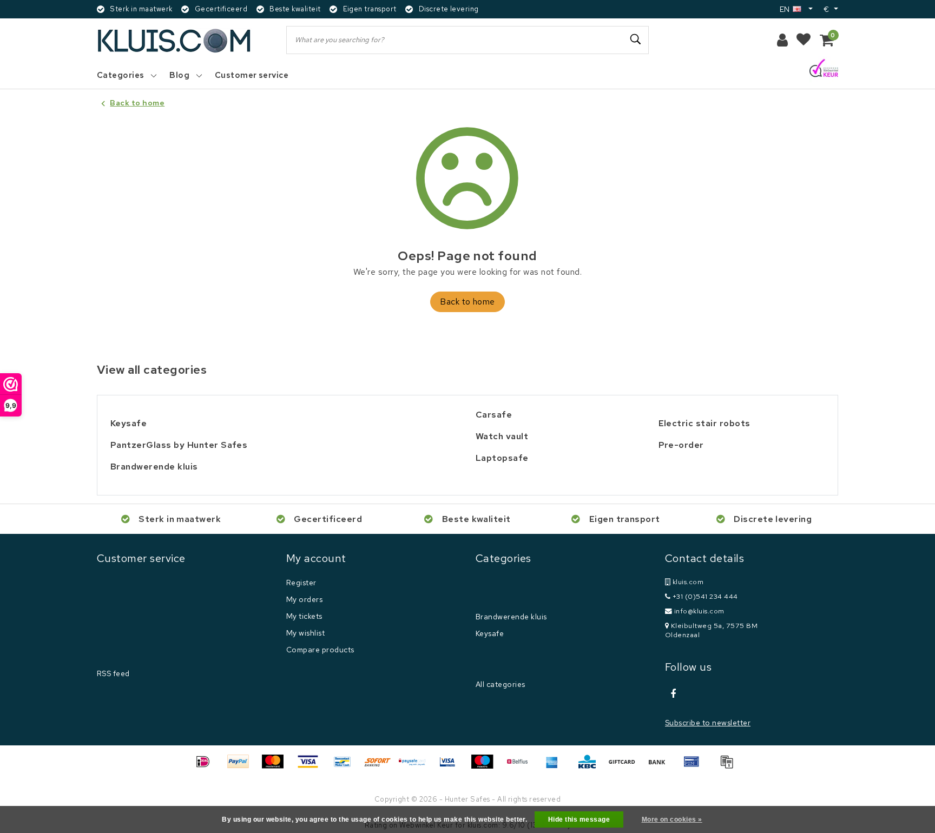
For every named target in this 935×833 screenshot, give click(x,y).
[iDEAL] (206, 766)
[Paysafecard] (416, 766)
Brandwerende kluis (511, 617)
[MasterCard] (276, 766)
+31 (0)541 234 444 (704, 596)
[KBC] (591, 766)
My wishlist (305, 633)
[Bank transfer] (660, 766)
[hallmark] (823, 69)
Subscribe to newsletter (707, 723)
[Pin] (695, 766)
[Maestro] (486, 766)
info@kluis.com (699, 611)
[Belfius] (521, 766)
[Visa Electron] (451, 766)
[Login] (782, 40)
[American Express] (555, 766)
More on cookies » (672, 819)
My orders (304, 599)
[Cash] (625, 766)
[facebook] (673, 694)
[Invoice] (729, 766)
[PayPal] (242, 766)
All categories (500, 684)
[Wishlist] (803, 40)
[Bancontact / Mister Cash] (346, 766)
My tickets (304, 616)
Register (301, 582)
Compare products (320, 649)
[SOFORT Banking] (381, 766)
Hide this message (579, 819)
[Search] (635, 39)
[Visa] (311, 766)
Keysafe (490, 633)
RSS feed (113, 673)
